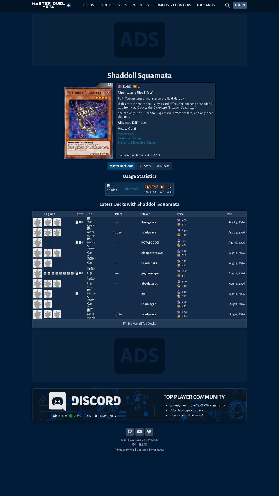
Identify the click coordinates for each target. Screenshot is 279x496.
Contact (141, 449)
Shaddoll (131, 189)
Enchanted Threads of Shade (137, 142)
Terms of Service (124, 449)
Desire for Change (130, 138)
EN (134, 444)
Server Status (156, 449)
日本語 (142, 444)
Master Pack (126, 134)
